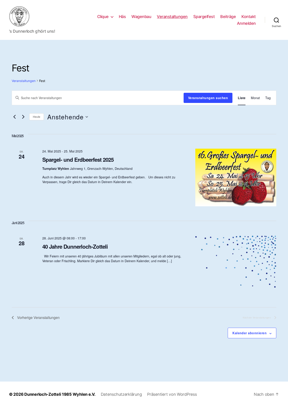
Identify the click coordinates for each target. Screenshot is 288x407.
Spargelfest (204, 16)
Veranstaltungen (172, 16)
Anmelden (246, 23)
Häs (122, 16)
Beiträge (228, 16)
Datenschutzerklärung (121, 394)
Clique (103, 16)
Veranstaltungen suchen (208, 97)
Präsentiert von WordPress (172, 394)
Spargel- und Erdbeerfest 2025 (78, 159)
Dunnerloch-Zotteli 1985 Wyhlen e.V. (59, 394)
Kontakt (248, 16)
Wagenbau (141, 16)
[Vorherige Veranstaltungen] (14, 117)
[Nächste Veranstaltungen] (23, 117)
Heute (36, 116)
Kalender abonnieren (249, 333)
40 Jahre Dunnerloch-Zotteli (75, 246)
